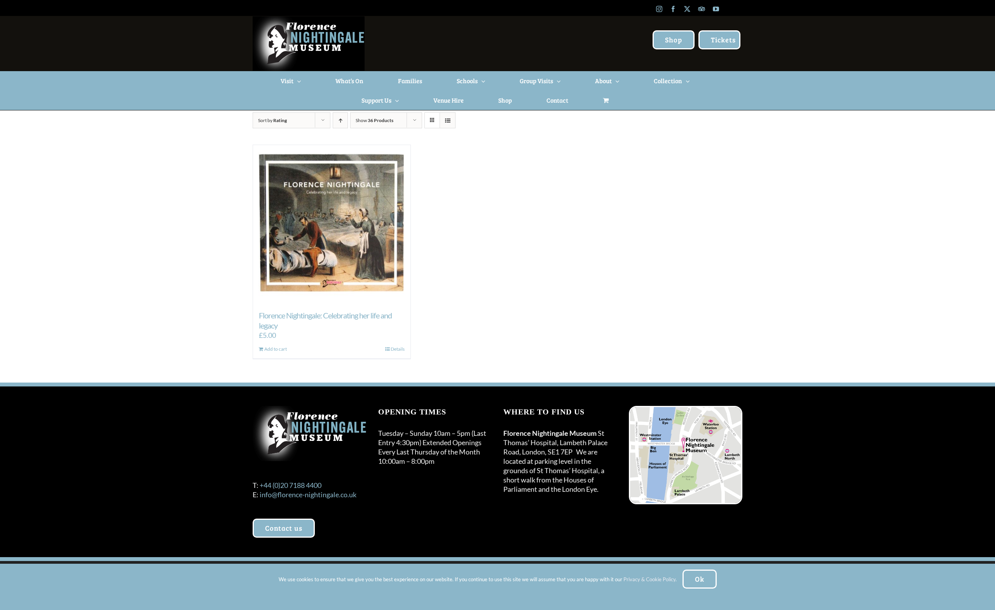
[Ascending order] (340, 120)
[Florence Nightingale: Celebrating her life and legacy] (331, 223)
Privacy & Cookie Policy (649, 579)
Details (398, 349)
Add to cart (275, 349)
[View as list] (447, 120)
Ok (699, 579)
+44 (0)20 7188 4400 (290, 485)
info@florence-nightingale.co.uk (308, 494)
